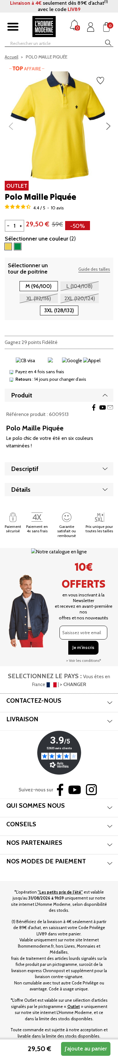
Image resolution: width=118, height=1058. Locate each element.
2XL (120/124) (79, 298)
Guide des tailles (94, 269)
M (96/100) (38, 286)
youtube (102, 407)
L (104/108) (79, 286)
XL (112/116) (38, 298)
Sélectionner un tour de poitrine (28, 268)
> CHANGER (73, 684)
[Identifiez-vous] (91, 27)
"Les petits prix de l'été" (60, 892)
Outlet (73, 1006)
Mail (110, 407)
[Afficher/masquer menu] (13, 27)
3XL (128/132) (59, 310)
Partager (94, 407)
